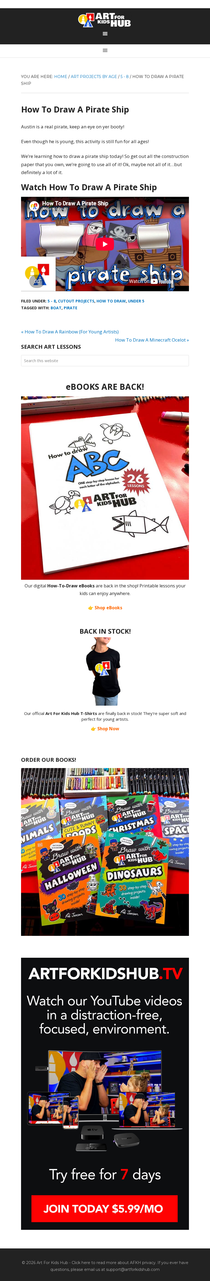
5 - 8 (52, 301)
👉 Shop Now (105, 729)
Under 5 (136, 301)
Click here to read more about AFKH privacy (114, 1262)
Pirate (70, 307)
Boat (56, 307)
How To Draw (111, 301)
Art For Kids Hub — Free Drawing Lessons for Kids (105, 20)
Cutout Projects (76, 301)
